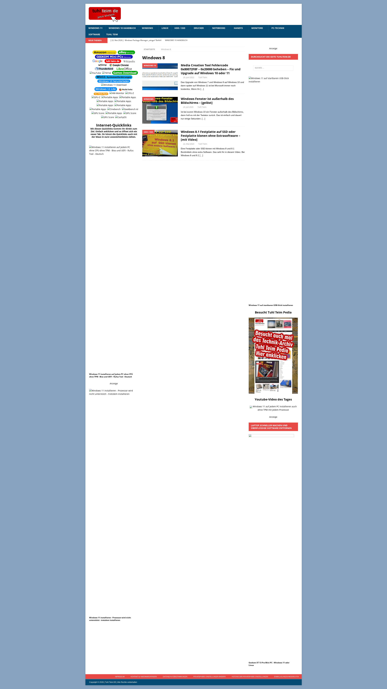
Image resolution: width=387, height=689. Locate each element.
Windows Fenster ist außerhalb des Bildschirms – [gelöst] (207, 101)
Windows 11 (95, 28)
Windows (147, 28)
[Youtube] (293, 40)
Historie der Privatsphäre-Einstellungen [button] (250, 676)
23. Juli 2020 (188, 107)
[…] (202, 89)
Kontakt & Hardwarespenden (144, 676)
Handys (238, 28)
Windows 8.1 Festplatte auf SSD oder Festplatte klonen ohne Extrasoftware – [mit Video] (210, 136)
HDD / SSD (179, 28)
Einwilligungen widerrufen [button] (286, 676)
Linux (165, 28)
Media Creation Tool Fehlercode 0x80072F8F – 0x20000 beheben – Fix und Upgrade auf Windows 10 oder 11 (211, 69)
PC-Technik (278, 28)
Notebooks (218, 28)
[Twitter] (299, 40)
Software (94, 34)
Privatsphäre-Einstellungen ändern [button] (209, 676)
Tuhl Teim (112, 34)
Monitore (257, 28)
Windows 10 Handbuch (122, 28)
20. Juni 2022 (188, 77)
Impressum (120, 676)
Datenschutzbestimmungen (175, 676)
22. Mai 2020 (188, 144)
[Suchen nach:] (273, 67)
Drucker (199, 28)
